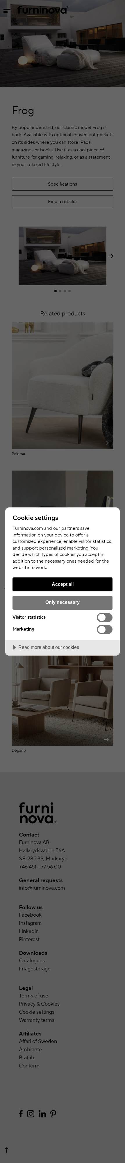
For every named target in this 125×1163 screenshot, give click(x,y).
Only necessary (62, 602)
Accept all (63, 584)
